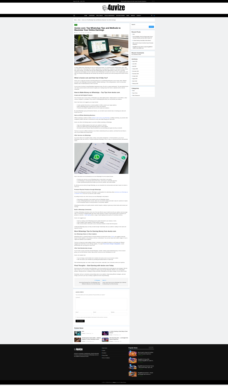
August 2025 (134, 78)
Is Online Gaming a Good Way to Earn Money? (142, 40)
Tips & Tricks (99, 15)
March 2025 (134, 81)
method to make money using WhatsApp (101, 117)
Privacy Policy (105, 355)
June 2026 (134, 63)
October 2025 (135, 76)
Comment (78, 297)
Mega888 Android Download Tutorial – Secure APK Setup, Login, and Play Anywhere (146, 361)
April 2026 (134, 66)
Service (133, 15)
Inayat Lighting (87, 215)
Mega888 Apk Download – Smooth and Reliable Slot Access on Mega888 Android (145, 367)
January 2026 (135, 68)
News (127, 15)
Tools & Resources (109, 15)
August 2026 (134, 61)
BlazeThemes (123, 382)
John (111, 334)
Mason (77, 32)
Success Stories (120, 15)
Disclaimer (104, 352)
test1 (145, 1)
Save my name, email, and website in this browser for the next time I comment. (92, 317)
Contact (139, 15)
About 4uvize (104, 348)
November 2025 (135, 73)
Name (77, 312)
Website (112, 312)
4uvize (112, 236)
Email (94, 312)
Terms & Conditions (106, 357)
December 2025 (135, 71)
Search (133, 24)
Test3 (84, 333)
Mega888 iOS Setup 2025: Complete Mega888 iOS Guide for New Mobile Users (145, 354)
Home (85, 15)
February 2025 (135, 83)
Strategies (92, 15)
